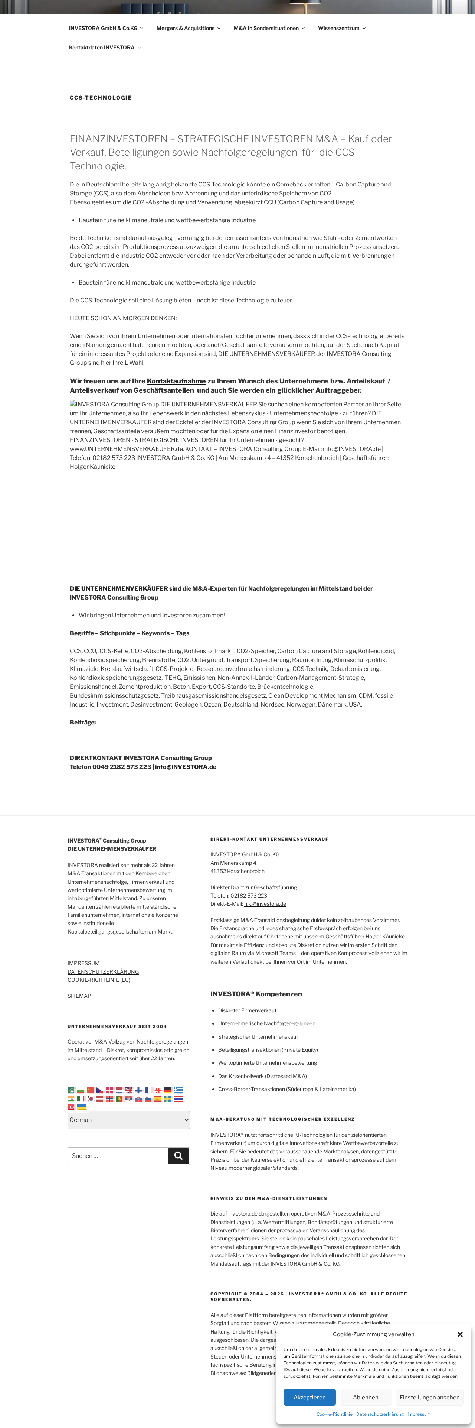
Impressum (419, 1414)
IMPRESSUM (84, 963)
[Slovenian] (149, 1098)
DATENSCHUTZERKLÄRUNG (103, 971)
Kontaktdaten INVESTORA (102, 47)
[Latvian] (101, 1098)
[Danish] (111, 1090)
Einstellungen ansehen (430, 1397)
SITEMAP (79, 996)
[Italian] (82, 1098)
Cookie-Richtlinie (335, 1414)
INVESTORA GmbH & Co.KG (103, 28)
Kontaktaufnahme (176, 381)
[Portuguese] (120, 1098)
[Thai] (178, 1098)
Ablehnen (366, 1397)
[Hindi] (72, 1098)
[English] (130, 1090)
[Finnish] (140, 1090)
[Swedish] (169, 1098)
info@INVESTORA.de (185, 766)
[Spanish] (159, 1098)
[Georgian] (159, 1090)
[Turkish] (72, 1106)
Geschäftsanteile (245, 344)
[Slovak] (140, 1098)
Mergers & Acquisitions (185, 28)
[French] (149, 1090)
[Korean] (91, 1098)
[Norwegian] (111, 1098)
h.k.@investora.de (265, 903)
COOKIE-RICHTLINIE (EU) (99, 980)
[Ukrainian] (82, 1106)
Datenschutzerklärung (380, 1414)
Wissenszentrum (339, 28)
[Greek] (178, 1090)
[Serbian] (130, 1098)
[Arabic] (72, 1090)
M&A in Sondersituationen (266, 28)
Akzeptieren (310, 1397)
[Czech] (101, 1090)
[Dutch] (120, 1090)
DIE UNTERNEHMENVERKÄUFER (119, 588)
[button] (460, 1334)
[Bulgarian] (82, 1090)
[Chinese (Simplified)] (91, 1090)
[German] (169, 1090)
